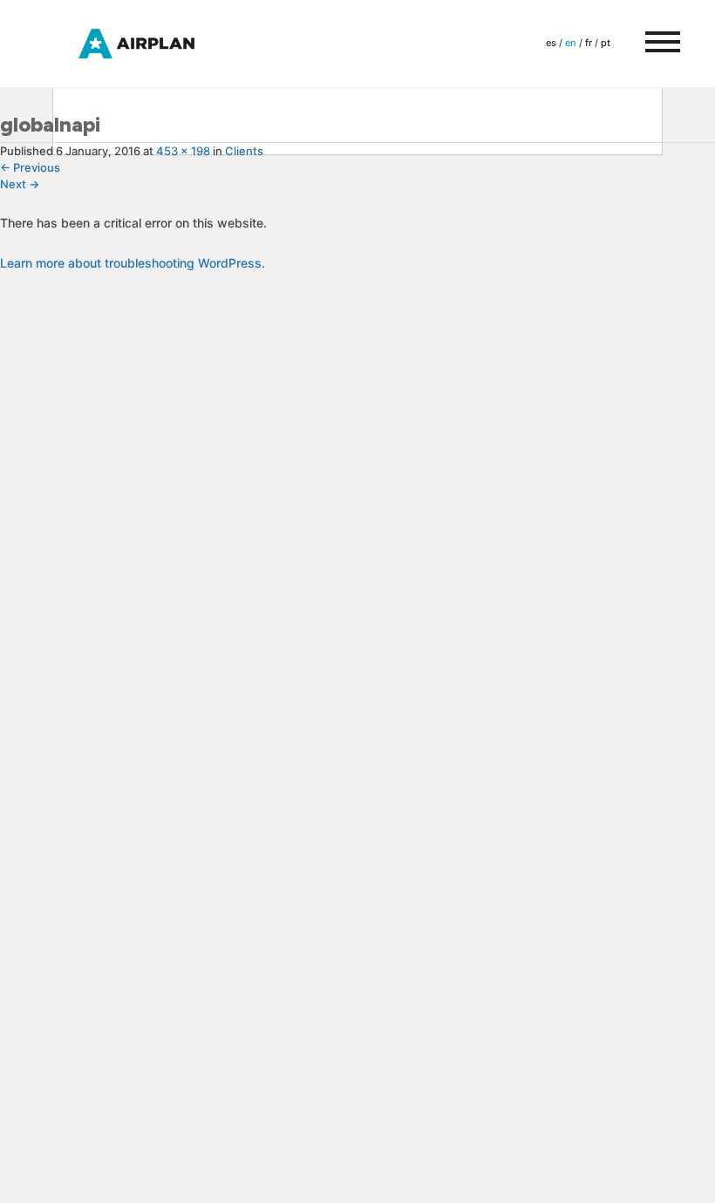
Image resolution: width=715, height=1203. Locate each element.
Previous (30, 167)
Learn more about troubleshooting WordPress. (132, 262)
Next (19, 184)
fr (588, 43)
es (551, 43)
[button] (654, 43)
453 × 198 (183, 151)
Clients (244, 151)
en (570, 43)
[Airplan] (152, 43)
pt (605, 43)
